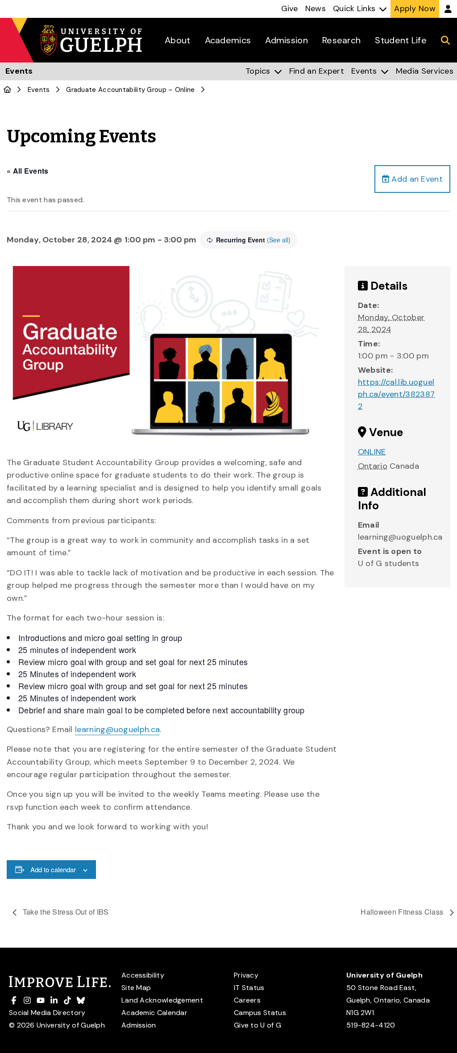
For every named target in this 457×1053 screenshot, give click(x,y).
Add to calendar (53, 869)
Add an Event (416, 179)
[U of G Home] (7, 89)
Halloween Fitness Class (403, 912)
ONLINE (372, 451)
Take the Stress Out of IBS (65, 912)
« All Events (28, 171)
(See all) (279, 239)
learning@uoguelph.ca (117, 729)
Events (39, 89)
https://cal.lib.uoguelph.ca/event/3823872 (396, 394)
